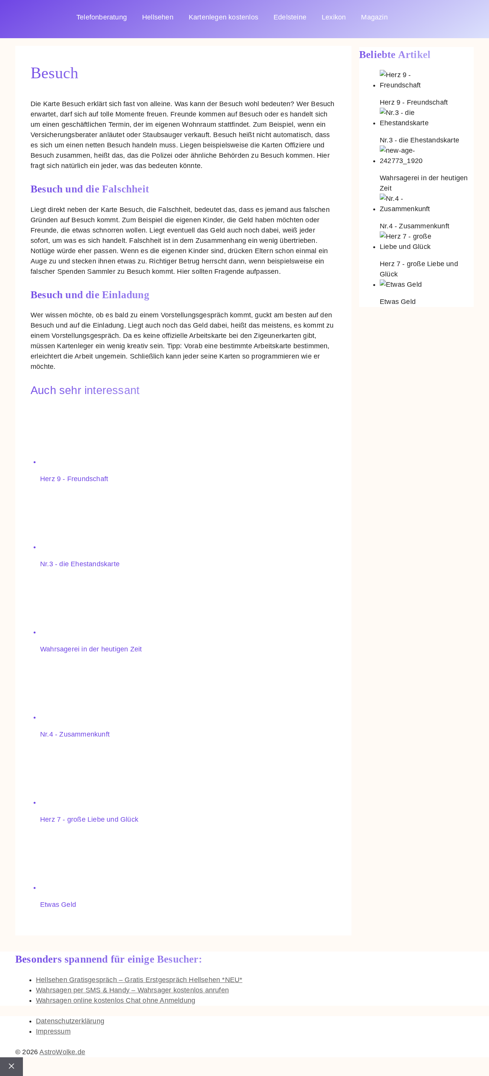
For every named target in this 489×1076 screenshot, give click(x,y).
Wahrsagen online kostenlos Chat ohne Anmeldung (115, 1000)
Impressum (53, 1031)
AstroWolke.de (62, 1052)
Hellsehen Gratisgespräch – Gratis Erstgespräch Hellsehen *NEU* (139, 980)
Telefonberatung (101, 17)
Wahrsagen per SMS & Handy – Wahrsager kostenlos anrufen (132, 990)
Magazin (374, 17)
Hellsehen (157, 17)
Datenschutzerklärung (70, 1021)
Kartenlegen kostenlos (223, 17)
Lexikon (334, 17)
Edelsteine (290, 17)
